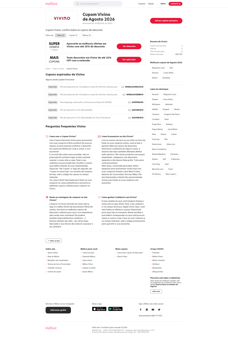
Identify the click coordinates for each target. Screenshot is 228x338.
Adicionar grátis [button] (58, 310)
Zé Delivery (156, 174)
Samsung (155, 139)
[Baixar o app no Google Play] (115, 309)
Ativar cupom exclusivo (166, 20)
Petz (166, 139)
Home (48, 69)
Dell (171, 68)
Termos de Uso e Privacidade (59, 264)
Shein (166, 119)
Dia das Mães (131, 174)
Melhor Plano (157, 257)
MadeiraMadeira (159, 154)
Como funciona (88, 253)
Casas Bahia (168, 73)
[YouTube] (153, 310)
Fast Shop (156, 164)
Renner (177, 109)
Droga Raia (156, 124)
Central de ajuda (54, 272)
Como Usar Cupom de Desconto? (130, 253)
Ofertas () (86, 35)
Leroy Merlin (172, 129)
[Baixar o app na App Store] (99, 309)
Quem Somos (53, 253)
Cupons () (73, 35)
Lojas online (87, 260)
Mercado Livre (157, 169)
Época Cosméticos (159, 149)
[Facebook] (140, 310)
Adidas (155, 159)
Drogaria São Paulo (172, 114)
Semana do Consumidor (113, 174)
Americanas (157, 144)
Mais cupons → (172, 174)
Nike (154, 134)
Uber (167, 164)
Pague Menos (157, 129)
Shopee (155, 99)
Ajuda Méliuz (88, 272)
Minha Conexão (158, 260)
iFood (170, 169)
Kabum (155, 78)
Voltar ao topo (55, 241)
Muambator (157, 268)
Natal (121, 177)
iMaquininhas (157, 272)
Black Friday (134, 171)
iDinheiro (155, 264)
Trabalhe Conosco (55, 268)
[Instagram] (147, 310)
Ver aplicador (129, 59)
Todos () (60, 35)
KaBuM (155, 109)
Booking (169, 124)
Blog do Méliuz (53, 257)
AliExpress (156, 104)
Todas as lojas (58, 69)
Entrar (163, 4)
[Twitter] (159, 310)
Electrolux (174, 154)
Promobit (155, 253)
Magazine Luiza (158, 68)
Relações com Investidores (58, 260)
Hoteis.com (170, 144)
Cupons (141, 3)
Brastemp (166, 78)
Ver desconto (129, 46)
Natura (163, 134)
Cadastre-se (175, 4)
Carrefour (155, 119)
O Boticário (175, 159)
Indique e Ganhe (89, 268)
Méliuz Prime (88, 264)
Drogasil (166, 109)
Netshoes (169, 104)
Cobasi (174, 134)
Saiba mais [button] (156, 291)
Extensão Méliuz (89, 257)
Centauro (155, 114)
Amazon (155, 73)
